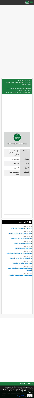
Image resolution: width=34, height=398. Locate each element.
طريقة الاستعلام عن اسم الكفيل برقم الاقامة (19, 253)
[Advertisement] (17, 23)
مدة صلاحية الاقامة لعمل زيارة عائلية (21, 228)
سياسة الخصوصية (22, 396)
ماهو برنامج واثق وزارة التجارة (23, 248)
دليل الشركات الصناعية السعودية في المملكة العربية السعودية (18, 83)
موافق (30, 396)
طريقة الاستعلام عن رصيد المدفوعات (21, 238)
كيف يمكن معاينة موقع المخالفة (23, 243)
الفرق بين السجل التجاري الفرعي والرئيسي (20, 233)
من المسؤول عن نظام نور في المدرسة (21, 258)
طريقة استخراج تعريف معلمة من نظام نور (20, 275)
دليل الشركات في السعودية (23, 80)
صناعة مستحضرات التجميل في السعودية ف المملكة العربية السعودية (19, 89)
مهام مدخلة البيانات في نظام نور (22, 263)
